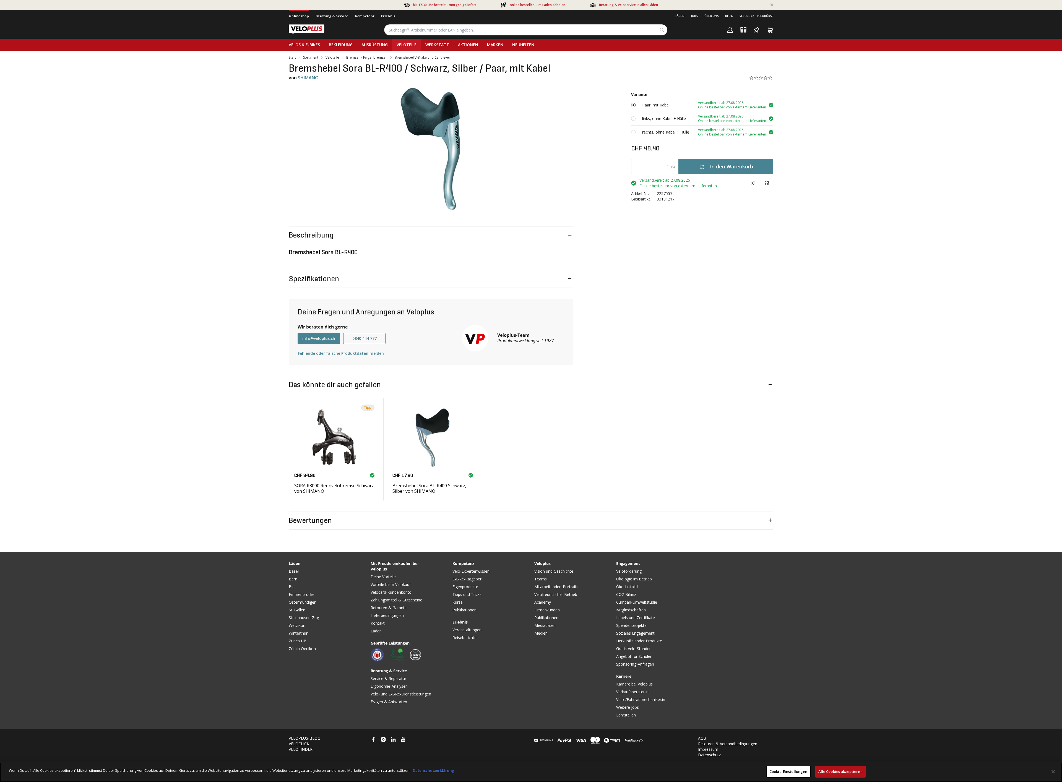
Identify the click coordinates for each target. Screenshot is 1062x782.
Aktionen (468, 44)
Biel (292, 586)
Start (292, 57)
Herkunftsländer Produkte (639, 640)
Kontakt (378, 623)
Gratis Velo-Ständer (633, 648)
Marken (495, 44)
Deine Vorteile (383, 576)
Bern (293, 579)
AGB (702, 738)
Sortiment (310, 57)
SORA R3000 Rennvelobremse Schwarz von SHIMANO (334, 488)
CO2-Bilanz (626, 594)
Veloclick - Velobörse (756, 16)
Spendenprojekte (631, 625)
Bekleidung (341, 44)
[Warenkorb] (770, 30)
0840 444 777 (364, 338)
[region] (531, 772)
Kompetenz (364, 16)
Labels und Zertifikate (635, 617)
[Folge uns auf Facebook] (373, 739)
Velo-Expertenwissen (471, 571)
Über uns (711, 16)
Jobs (694, 16)
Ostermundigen (302, 602)
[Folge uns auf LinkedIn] (393, 739)
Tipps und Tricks (466, 594)
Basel (294, 571)
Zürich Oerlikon (302, 648)
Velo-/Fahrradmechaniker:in (640, 699)
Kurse (457, 602)
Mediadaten (545, 625)
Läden (679, 16)
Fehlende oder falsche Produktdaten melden (341, 353)
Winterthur (298, 633)
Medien (541, 633)
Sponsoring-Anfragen (635, 664)
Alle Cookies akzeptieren (840, 771)
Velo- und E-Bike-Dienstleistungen (401, 694)
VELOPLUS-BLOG (304, 738)
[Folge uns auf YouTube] (403, 739)
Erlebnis (388, 16)
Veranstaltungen (466, 629)
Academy (542, 602)
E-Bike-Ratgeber (466, 579)
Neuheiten (523, 44)
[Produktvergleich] (743, 30)
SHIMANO (308, 78)
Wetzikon (297, 625)
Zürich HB (297, 640)
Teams (540, 579)
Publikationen (464, 609)
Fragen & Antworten (389, 701)
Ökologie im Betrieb (634, 579)
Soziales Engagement (635, 633)
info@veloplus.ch (318, 338)
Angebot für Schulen (634, 656)
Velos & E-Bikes (304, 44)
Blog (729, 16)
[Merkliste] (756, 30)
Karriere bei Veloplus (634, 684)
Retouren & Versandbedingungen (727, 743)
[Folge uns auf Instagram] (383, 739)
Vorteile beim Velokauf (391, 584)
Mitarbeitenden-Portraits (556, 586)
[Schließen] (1053, 771)
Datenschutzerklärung (433, 770)
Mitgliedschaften (631, 609)
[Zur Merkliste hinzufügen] (753, 183)
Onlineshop (299, 16)
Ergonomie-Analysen (389, 686)
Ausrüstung (374, 44)
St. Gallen (297, 609)
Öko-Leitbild (627, 586)
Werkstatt (437, 44)
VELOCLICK (299, 743)
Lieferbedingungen (387, 615)
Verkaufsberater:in (632, 691)
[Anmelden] (730, 30)
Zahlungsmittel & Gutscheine (396, 600)
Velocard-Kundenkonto (391, 592)
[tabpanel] (431, 149)
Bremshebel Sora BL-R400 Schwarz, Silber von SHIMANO (429, 488)
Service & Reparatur (388, 678)
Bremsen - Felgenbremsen (366, 57)
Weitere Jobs (627, 707)
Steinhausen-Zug (304, 617)
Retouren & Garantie (389, 607)
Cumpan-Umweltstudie (636, 602)
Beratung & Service (332, 16)
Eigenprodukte (465, 586)
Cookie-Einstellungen (788, 771)
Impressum (708, 749)
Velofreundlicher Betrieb (555, 594)
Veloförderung (629, 571)
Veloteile (407, 44)
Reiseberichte (464, 637)
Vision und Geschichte (553, 571)
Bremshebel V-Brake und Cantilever (422, 57)
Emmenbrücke (301, 594)
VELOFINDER (301, 749)
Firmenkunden (547, 609)
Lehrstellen (626, 715)
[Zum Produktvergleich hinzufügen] (766, 183)
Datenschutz (709, 754)
